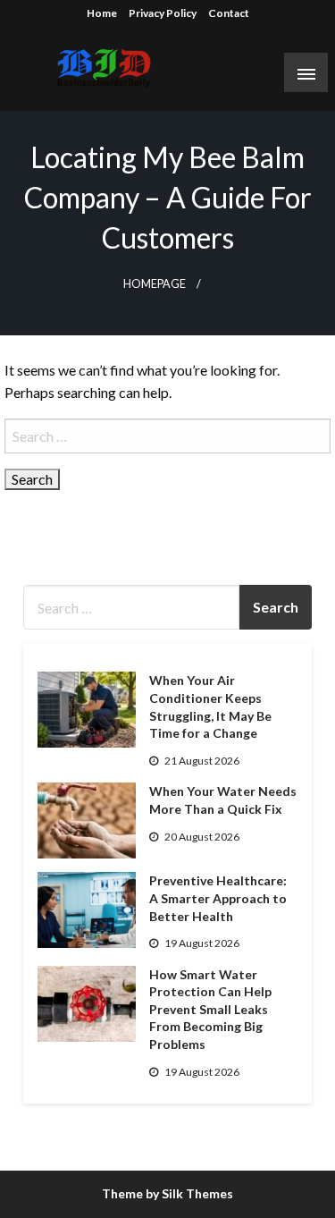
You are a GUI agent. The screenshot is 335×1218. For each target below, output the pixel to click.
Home (102, 13)
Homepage (154, 284)
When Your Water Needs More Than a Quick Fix (223, 799)
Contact (228, 13)
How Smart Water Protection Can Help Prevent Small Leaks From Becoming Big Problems (210, 1009)
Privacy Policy (163, 13)
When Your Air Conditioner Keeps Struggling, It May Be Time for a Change (210, 706)
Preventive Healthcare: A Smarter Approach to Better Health (218, 898)
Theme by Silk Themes (167, 1193)
